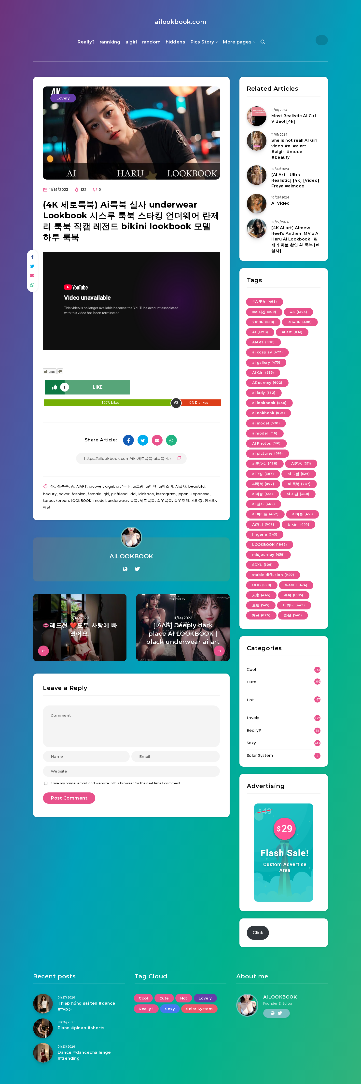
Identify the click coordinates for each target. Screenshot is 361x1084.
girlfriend (119, 493)
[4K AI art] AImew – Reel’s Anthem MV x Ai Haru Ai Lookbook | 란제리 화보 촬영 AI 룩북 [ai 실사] (295, 239)
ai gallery (266, 362)
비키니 (294, 605)
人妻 (261, 595)
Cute (251, 682)
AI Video (280, 203)
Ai (72, 486)
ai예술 (302, 514)
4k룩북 (63, 486)
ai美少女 (265, 463)
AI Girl (263, 372)
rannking (110, 42)
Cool (251, 669)
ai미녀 (151, 486)
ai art (292, 332)
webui (296, 585)
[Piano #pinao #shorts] (43, 1028)
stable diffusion (273, 575)
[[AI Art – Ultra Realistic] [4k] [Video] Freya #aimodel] (256, 175)
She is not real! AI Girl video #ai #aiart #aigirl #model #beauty (294, 149)
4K (52, 486)
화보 (293, 615)
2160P (263, 322)
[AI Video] (256, 203)
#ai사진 (264, 312)
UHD (261, 585)
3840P (300, 322)
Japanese (200, 493)
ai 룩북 (299, 484)
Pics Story (202, 42)
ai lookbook (269, 403)
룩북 (134, 500)
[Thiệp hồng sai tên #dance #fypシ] (43, 1004)
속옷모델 (181, 500)
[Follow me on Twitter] (137, 569)
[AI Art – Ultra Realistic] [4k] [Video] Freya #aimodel (295, 180)
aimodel (265, 433)
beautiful (197, 486)
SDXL (262, 565)
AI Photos (266, 443)
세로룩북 (147, 500)
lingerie (264, 534)
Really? (86, 42)
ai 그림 (299, 474)
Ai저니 (263, 524)
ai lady (264, 393)
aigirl (131, 42)
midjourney (268, 554)
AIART (81, 486)
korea (48, 500)
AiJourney (267, 382)
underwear (118, 500)
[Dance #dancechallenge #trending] (43, 1053)
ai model (266, 423)
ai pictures (267, 453)
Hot (250, 700)
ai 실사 (263, 504)
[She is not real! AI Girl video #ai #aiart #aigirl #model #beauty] (256, 141)
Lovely (63, 98)
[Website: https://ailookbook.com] (125, 569)
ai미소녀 (166, 486)
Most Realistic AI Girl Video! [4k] (293, 118)
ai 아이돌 (265, 514)
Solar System (260, 755)
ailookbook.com (180, 21)
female (94, 493)
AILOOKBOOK (131, 556)
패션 (47, 507)
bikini (298, 524)
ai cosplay (267, 352)
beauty (50, 493)
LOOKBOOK (81, 500)
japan (183, 493)
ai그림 (138, 486)
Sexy (251, 743)
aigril (109, 486)
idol (133, 493)
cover (64, 493)
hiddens (175, 42)
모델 (260, 605)
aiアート (123, 486)
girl (106, 493)
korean (62, 500)
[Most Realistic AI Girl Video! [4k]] (256, 116)
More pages (237, 42)
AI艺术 (301, 463)
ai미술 (262, 494)
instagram (166, 493)
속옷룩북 (164, 500)
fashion (79, 493)
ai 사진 (298, 494)
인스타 (210, 500)
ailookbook (268, 413)
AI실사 (180, 486)
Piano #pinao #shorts (81, 1028)
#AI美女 (264, 301)
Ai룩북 (263, 484)
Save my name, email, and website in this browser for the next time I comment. (116, 783)
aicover (96, 486)
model (100, 500)
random (151, 42)
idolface (146, 493)
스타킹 (197, 500)
